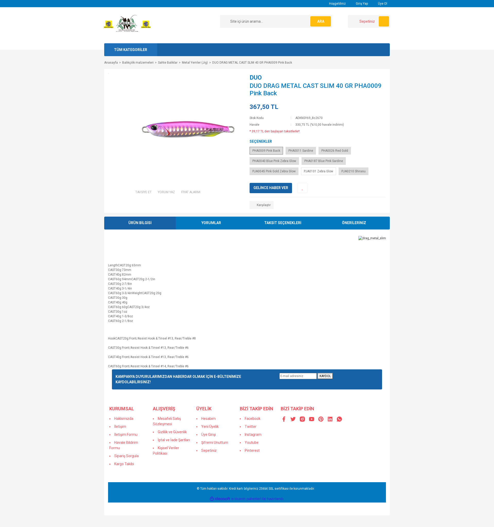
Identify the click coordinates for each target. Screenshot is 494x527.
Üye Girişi (208, 434)
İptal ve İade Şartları (174, 440)
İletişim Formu (125, 434)
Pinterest (252, 450)
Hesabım (208, 418)
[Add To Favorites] (302, 188)
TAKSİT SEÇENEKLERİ (282, 223)
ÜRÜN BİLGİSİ (140, 223)
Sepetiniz (209, 450)
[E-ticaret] (246, 498)
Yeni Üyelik (210, 426)
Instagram (253, 434)
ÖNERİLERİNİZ (354, 223)
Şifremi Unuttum (214, 442)
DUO (256, 77)
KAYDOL (325, 376)
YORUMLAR (211, 223)
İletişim (120, 426)
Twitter (251, 426)
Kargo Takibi (124, 464)
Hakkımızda (123, 418)
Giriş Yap (361, 3)
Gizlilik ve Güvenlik (172, 432)
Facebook (252, 418)
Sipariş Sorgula (126, 456)
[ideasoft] (220, 498)
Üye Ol (382, 3)
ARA (320, 21)
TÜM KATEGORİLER (130, 50)
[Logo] (127, 25)
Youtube (252, 442)
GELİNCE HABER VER (270, 188)
